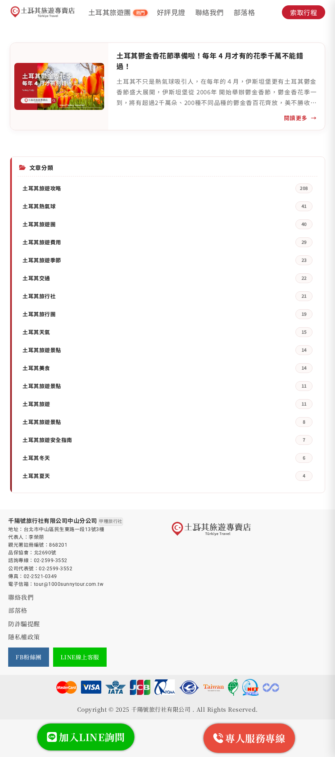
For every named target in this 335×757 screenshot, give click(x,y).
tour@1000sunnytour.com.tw (69, 584)
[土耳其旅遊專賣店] (43, 12)
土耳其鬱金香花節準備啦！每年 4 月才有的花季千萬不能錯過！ (209, 60)
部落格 (244, 12)
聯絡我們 (209, 12)
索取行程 (303, 12)
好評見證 (171, 12)
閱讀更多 (296, 118)
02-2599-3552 (50, 560)
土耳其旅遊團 (116, 12)
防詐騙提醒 (24, 623)
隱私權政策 (24, 636)
